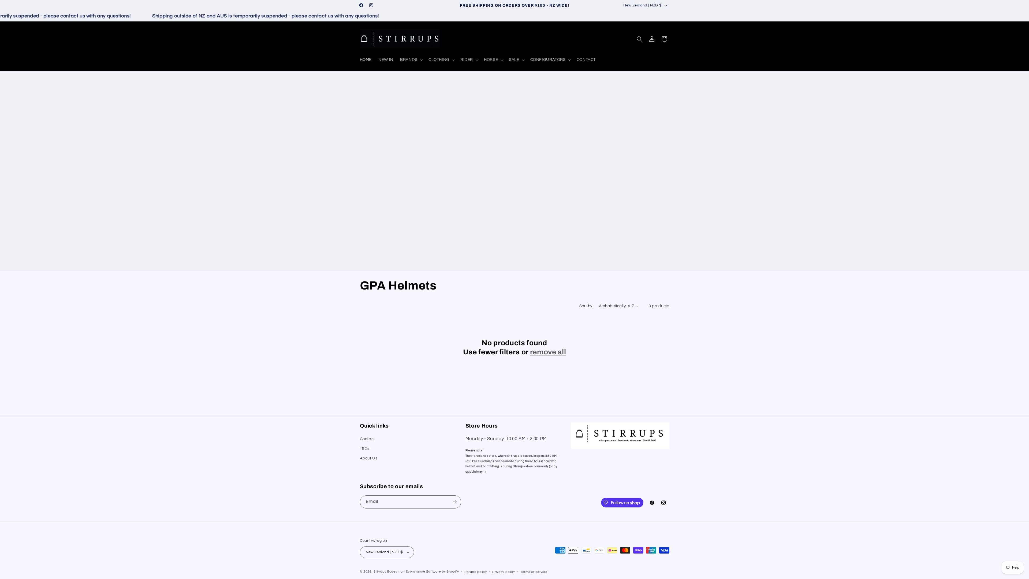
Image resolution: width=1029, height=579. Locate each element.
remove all (548, 352)
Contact (367, 439)
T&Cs (365, 449)
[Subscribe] (454, 502)
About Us (369, 458)
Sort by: (586, 306)
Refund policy (475, 571)
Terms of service (533, 571)
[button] (411, 60)
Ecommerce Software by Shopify (432, 571)
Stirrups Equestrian (389, 571)
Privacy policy (503, 571)
